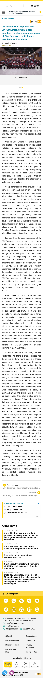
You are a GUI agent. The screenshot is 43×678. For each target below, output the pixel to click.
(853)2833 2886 (12, 629)
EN (39, 22)
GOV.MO (8, 636)
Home (4, 18)
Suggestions (31, 636)
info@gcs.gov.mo (13, 626)
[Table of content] (3, 12)
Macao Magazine (12, 640)
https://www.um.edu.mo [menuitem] (17, 513)
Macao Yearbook (12, 645)
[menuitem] (22, 503)
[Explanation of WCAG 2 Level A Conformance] (38, 674)
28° (36, 6)
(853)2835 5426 (29, 629)
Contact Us (30, 640)
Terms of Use (31, 652)
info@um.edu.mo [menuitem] (14, 510)
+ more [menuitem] (36, 516)
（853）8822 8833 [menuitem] (14, 507)
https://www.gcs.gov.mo (15, 623)
